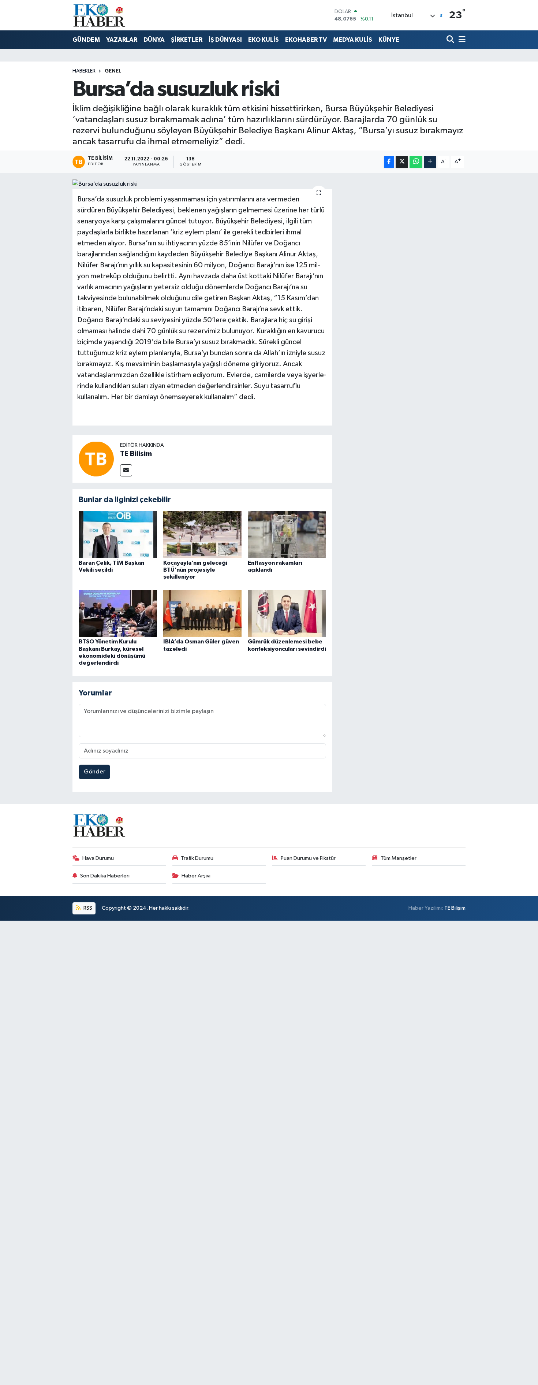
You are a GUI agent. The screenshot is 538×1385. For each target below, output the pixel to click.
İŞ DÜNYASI (225, 40)
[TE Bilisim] (96, 459)
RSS (87, 908)
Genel (113, 71)
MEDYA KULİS (352, 40)
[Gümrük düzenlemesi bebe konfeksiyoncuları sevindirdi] (287, 613)
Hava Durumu (98, 858)
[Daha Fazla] (430, 162)
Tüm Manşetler (398, 858)
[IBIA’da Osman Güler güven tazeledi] (202, 613)
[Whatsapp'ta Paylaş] (416, 162)
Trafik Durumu (197, 858)
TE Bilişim (455, 908)
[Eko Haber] (99, 15)
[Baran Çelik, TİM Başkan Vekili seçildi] (118, 534)
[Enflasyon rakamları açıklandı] (287, 534)
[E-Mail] (126, 470)
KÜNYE (388, 40)
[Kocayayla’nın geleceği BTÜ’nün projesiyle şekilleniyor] (202, 534)
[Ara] (451, 40)
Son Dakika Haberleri (105, 876)
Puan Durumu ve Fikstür (308, 858)
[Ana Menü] (461, 40)
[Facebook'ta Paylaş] (389, 162)
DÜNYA (154, 40)
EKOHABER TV (306, 40)
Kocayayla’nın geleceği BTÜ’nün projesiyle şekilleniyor (195, 570)
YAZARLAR (121, 40)
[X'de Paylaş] (402, 162)
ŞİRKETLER (186, 40)
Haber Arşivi (196, 876)
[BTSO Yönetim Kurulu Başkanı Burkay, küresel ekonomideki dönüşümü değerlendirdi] (118, 613)
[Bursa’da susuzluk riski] (202, 184)
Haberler (84, 71)
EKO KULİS (263, 40)
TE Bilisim (136, 453)
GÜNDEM (86, 40)
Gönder (94, 772)
